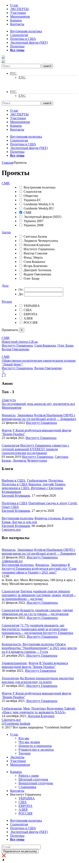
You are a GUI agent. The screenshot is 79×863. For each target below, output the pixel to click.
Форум (7, 430)
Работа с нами (29, 775)
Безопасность (11, 644)
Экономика (25, 415)
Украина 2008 (33, 225)
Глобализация (37, 480)
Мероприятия (20, 16)
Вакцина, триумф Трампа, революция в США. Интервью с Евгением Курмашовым (34, 488)
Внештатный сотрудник (36, 783)
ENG (22, 77)
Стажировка (27, 787)
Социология (19, 35)
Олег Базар (31, 278)
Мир (26, 708)
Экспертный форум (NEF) (29, 42)
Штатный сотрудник (33, 779)
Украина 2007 (33, 221)
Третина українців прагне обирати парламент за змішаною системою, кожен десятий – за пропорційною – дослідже (39, 595)
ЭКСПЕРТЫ (19, 9)
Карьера (16, 20)
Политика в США (23, 39)
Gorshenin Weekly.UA (39, 204)
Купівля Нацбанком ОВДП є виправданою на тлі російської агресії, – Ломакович (39, 417)
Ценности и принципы (35, 746)
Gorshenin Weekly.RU (39, 208)
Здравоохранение (14, 663)
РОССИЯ (30, 322)
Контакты (17, 24)
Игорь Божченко (35, 266)
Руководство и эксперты (36, 749)
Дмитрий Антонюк (37, 270)
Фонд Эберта (33, 257)
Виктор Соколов (35, 253)
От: (21, 289)
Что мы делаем (29, 742)
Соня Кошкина (34, 261)
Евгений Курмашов (16, 495)
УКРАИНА (32, 306)
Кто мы (24, 738)
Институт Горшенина (39, 249)
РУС (13, 73)
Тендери (25, 753)
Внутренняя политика (26, 31)
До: (21, 294)
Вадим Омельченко (37, 274)
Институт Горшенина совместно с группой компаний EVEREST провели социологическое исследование (35, 449)
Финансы (8, 415)
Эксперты (17, 757)
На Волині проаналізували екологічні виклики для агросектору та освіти (38, 680)
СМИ (27, 212)
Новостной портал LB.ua (20, 341)
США (28, 310)
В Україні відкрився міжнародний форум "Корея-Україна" (35, 665)
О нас (14, 5)
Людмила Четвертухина (41, 240)
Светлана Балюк (35, 236)
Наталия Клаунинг (37, 245)
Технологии (10, 678)
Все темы (17, 50)
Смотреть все (11, 529)
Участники (18, 12)
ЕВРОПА (30, 314)
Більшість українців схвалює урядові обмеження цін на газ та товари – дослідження (37, 612)
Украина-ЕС (32, 200)
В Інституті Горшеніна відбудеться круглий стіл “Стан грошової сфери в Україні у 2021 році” (39, 568)
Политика (17, 46)
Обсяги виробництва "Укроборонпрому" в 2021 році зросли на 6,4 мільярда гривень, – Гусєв (39, 647)
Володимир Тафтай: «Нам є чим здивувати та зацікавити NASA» (38, 710)
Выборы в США (13, 480)
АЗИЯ (28, 318)
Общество (31, 196)
